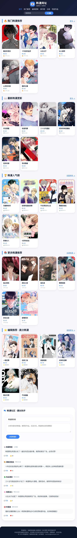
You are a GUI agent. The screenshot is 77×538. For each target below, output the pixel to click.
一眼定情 (6, 360)
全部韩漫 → (71, 253)
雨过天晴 (6, 395)
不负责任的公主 (45, 206)
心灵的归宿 (7, 86)
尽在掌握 (6, 128)
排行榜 (42, 9)
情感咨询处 (63, 206)
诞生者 (42, 283)
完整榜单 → (71, 176)
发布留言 (13, 437)
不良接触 (25, 395)
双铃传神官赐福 (64, 128)
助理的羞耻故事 (27, 206)
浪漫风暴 (25, 128)
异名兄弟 (6, 318)
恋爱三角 (25, 360)
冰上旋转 (62, 51)
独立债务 (6, 283)
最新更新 (35, 9)
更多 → (72, 21)
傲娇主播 (25, 86)
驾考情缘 (25, 163)
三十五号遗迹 (44, 128)
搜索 (49, 13)
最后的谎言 (7, 51)
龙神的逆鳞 (63, 360)
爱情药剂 (25, 318)
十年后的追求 (26, 51)
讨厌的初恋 (25, 241)
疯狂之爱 (25, 283)
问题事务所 (7, 206)
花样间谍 (6, 163)
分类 (48, 9)
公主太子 (43, 51)
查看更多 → (71, 330)
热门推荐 (27, 9)
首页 (20, 9)
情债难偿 (62, 283)
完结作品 (55, 9)
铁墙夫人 (6, 241)
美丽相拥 (43, 360)
